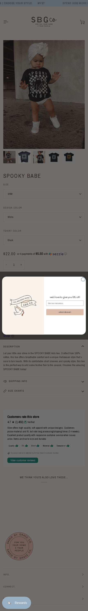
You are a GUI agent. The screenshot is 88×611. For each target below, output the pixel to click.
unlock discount (65, 312)
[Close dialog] (83, 279)
